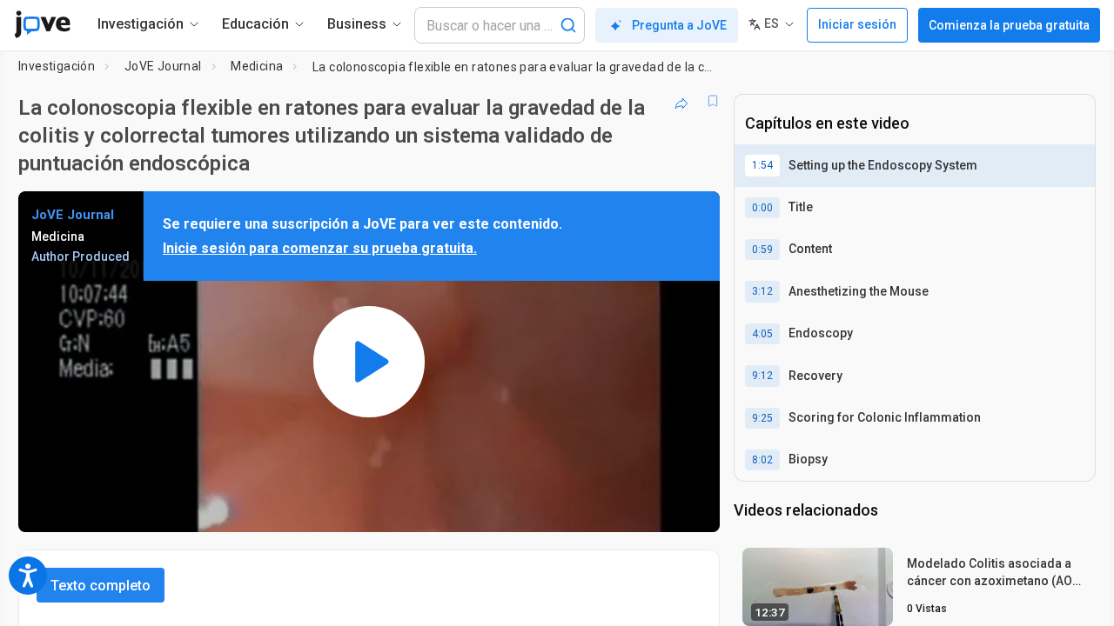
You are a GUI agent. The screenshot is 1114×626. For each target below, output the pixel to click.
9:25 (762, 418)
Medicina (257, 66)
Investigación (56, 66)
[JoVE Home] (42, 24)
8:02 (762, 460)
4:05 (762, 334)
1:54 (762, 165)
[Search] (568, 25)
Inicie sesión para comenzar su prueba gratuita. (320, 248)
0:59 (762, 249)
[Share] (681, 101)
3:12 (762, 291)
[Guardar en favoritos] (713, 101)
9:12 (762, 376)
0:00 (762, 208)
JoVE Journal (163, 66)
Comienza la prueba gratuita (1009, 25)
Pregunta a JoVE (679, 25)
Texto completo (100, 585)
